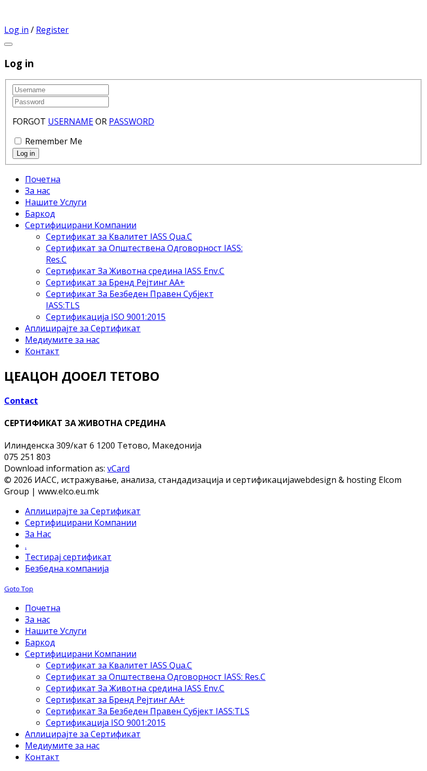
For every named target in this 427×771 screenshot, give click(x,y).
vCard (118, 468)
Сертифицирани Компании (80, 522)
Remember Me (53, 141)
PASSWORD (131, 121)
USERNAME (70, 121)
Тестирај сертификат (68, 557)
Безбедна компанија (67, 568)
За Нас (38, 534)
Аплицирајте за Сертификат (83, 511)
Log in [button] (16, 29)
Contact (21, 400)
